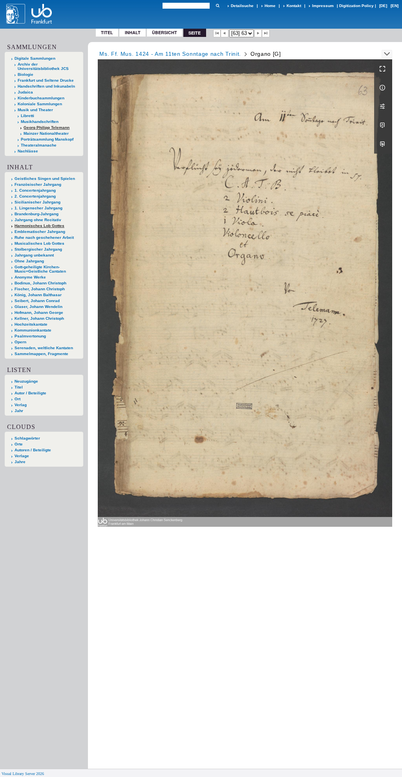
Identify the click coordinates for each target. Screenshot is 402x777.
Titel (107, 32)
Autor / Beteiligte (30, 393)
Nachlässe (28, 151)
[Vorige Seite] (224, 33)
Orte (19, 444)
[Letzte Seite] (266, 33)
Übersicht (164, 32)
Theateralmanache (39, 145)
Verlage (22, 456)
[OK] (217, 5)
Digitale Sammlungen (35, 58)
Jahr (19, 411)
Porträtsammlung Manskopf (47, 139)
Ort (17, 399)
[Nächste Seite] (258, 33)
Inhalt (133, 32)
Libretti (27, 116)
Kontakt (294, 6)
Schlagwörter (27, 438)
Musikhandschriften (39, 121)
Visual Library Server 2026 (23, 774)
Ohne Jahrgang (29, 261)
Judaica (25, 92)
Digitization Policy (356, 6)
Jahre (20, 462)
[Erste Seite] (217, 33)
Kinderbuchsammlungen (41, 98)
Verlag (21, 405)
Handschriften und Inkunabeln (46, 86)
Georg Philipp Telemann (46, 127)
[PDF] (383, 125)
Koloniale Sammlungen (40, 104)
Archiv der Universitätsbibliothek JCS (43, 66)
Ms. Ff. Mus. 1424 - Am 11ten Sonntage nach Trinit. (170, 54)
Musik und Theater (35, 110)
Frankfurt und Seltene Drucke (46, 80)
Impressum (323, 6)
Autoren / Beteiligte (33, 450)
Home (270, 6)
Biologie (25, 74)
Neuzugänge (26, 381)
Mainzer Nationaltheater (46, 133)
